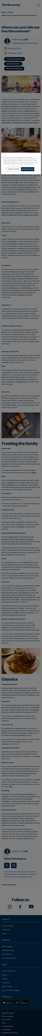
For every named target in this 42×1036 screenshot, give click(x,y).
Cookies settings (13, 169)
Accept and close (27, 169)
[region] (21, 163)
